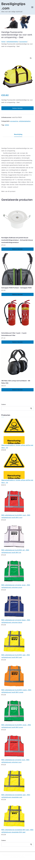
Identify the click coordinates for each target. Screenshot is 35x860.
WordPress (21, 857)
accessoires (23, 41)
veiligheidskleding (12, 41)
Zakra (14, 857)
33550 (7, 125)
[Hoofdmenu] (32, 7)
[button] (30, 58)
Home (3, 41)
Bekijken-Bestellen (17, 108)
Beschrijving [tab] (18, 134)
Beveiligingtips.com (18, 855)
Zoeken (3, 404)
